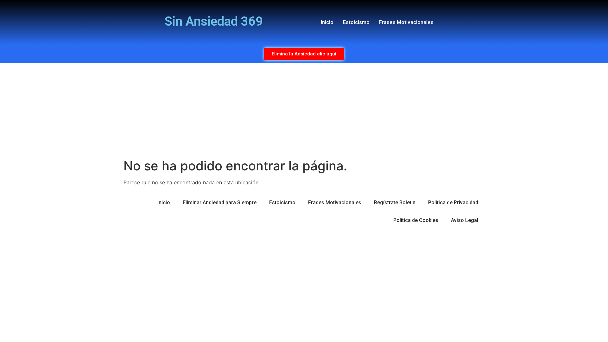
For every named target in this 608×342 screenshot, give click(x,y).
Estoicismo (356, 22)
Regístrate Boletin (394, 203)
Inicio (327, 22)
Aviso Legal (464, 220)
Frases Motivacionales (406, 22)
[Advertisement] (304, 110)
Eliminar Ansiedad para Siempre (219, 203)
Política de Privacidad (453, 203)
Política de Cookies (415, 220)
